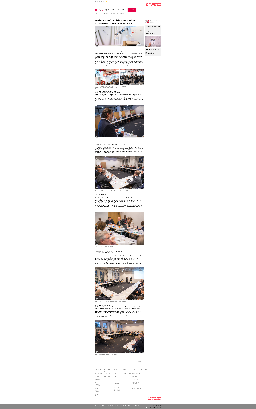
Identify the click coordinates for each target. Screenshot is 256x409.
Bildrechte (97, 405)
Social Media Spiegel (136, 373)
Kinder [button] (118, 9)
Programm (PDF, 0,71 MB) (151, 53)
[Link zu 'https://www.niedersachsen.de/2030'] (153, 21)
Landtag (96, 371)
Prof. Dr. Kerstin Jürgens (100, 196)
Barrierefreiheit (136, 405)
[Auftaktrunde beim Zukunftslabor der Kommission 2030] (132, 77)
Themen (101, 13)
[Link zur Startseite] (153, 6)
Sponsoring (134, 386)
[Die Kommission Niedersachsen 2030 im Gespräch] (119, 36)
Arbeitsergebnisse (151, 33)
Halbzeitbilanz (116, 371)
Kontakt (133, 389)
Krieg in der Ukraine (117, 387)
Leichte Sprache (131, 9)
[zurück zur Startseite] (96, 10)
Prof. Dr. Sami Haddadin (100, 92)
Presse (133, 371)
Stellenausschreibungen (136, 388)
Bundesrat (97, 382)
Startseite (97, 13)
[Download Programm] (147, 53)
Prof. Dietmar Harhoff (100, 144)
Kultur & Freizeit (107, 376)
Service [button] (124, 9)
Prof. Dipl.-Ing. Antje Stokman (101, 251)
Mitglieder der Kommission (153, 30)
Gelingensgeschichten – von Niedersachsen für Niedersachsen (118, 382)
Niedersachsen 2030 (108, 13)
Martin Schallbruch (99, 252)
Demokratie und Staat (127, 373)
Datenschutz (97, 379)
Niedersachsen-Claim (136, 377)
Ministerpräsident (98, 373)
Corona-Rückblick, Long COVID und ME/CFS (117, 390)
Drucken (142, 361)
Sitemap (133, 385)
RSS (121, 405)
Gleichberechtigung (98, 388)
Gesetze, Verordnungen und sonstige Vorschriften (99, 391)
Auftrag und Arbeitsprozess (119, 13)
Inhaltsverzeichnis (127, 405)
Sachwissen (125, 371)
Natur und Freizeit (126, 374)
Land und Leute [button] (107, 10)
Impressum (103, 405)
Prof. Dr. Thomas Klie (136, 306)
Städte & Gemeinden (99, 387)
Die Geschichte (107, 374)
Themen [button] (112, 9)
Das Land (106, 371)
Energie (115, 376)
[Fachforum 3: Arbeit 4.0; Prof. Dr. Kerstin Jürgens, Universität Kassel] (119, 228)
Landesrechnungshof (99, 381)
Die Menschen (107, 373)
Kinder (124, 369)
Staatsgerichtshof (98, 377)
